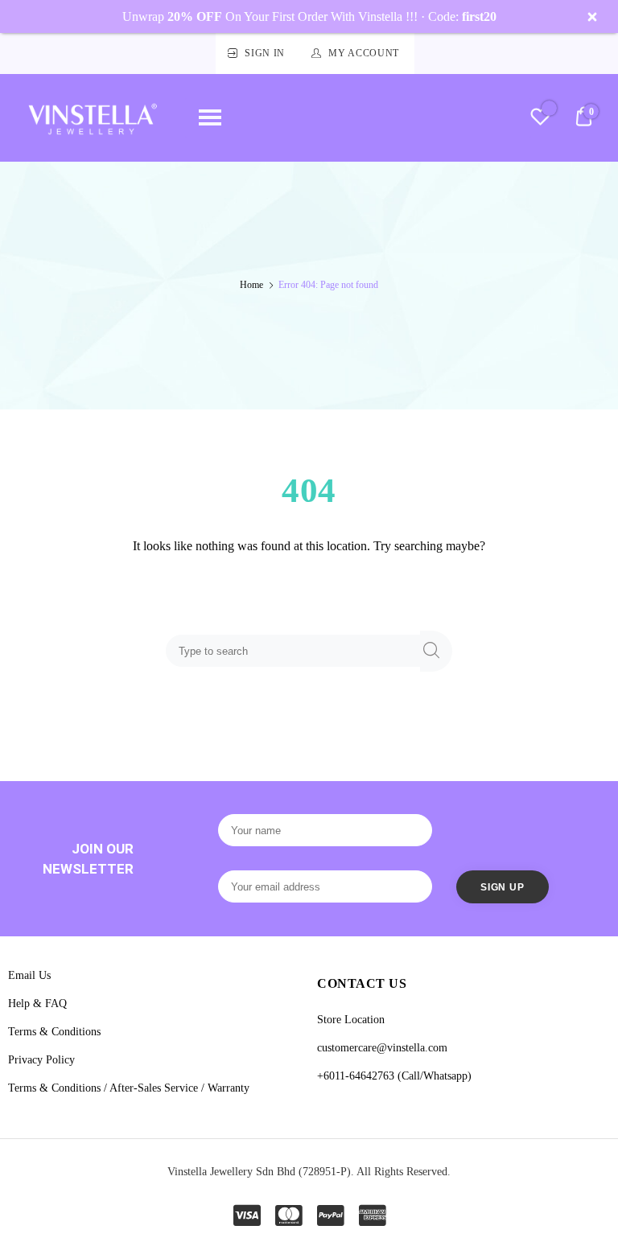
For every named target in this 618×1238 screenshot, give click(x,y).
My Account (363, 53)
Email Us (29, 975)
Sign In (265, 53)
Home (251, 284)
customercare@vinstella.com (382, 1048)
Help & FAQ (37, 1003)
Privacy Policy (41, 1060)
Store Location (351, 1020)
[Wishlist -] (540, 118)
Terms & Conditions (54, 1032)
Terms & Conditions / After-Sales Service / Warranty (128, 1088)
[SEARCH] (436, 651)
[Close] (592, 17)
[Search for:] (296, 650)
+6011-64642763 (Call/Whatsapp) (394, 1076)
